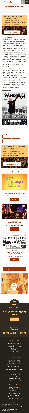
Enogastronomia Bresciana (14, 376)
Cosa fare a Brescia (14, 351)
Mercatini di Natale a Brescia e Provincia (14, 369)
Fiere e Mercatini (14, 357)
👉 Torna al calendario (14, 269)
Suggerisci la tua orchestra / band (14, 398)
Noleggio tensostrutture (14, 388)
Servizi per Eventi (14, 384)
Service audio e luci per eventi (14, 390)
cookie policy (13, 409)
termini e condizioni (6, 410)
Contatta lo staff (14, 352)
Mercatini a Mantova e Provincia (15, 368)
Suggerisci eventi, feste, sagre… (14, 343)
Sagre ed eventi (14, 341)
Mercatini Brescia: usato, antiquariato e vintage (14, 364)
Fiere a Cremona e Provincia (14, 361)
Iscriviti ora (14, 319)
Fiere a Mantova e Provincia (15, 363)
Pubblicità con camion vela (14, 393)
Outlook (7, 136)
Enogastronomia (14, 374)
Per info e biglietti (6, 90)
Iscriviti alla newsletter (11, 279)
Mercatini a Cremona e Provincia (14, 366)
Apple (6, 141)
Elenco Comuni (14, 348)
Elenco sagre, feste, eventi (14, 345)
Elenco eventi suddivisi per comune (14, 346)
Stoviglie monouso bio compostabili (14, 392)
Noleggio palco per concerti (14, 387)
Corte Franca (20, 8)
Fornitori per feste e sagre (14, 395)
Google (16, 136)
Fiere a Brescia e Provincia (14, 360)
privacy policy (5, 409)
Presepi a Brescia (14, 349)
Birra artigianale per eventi (14, 378)
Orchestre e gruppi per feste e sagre (14, 396)
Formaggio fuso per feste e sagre (14, 380)
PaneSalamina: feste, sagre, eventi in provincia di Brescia (8, 2)
